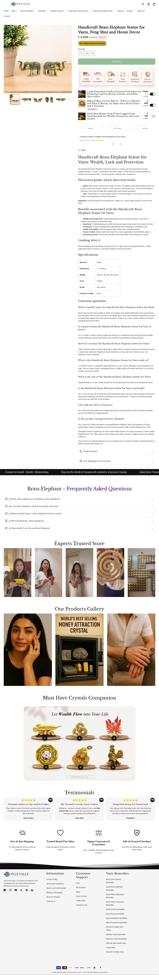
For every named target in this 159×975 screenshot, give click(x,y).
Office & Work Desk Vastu (116, 943)
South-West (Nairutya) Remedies (115, 896)
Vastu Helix (110, 948)
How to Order (81, 896)
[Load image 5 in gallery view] (61, 99)
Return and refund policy (56, 888)
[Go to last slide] (113, 144)
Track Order (80, 901)
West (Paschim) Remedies (116, 923)
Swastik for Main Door (115, 952)
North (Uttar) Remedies (115, 909)
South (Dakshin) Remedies (116, 918)
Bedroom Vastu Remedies (116, 939)
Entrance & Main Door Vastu (115, 928)
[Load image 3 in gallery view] (38, 99)
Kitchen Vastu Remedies (115, 934)
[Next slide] (120, 144)
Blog (78, 892)
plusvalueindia (61, 972)
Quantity (81, 49)
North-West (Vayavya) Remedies (115, 903)
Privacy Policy (52, 879)
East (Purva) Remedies (115, 914)
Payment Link (81, 905)
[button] (143, 4)
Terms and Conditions (55, 884)
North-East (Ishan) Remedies (113, 880)
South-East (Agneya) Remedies (114, 888)
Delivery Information (54, 893)
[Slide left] (6, 99)
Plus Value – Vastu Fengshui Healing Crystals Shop (90, 972)
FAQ (78, 883)
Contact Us (50, 901)
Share (83, 150)
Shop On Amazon (53, 897)
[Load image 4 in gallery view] (49, 99)
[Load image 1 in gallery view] (15, 99)
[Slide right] (69, 99)
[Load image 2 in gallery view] (26, 99)
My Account (81, 887)
